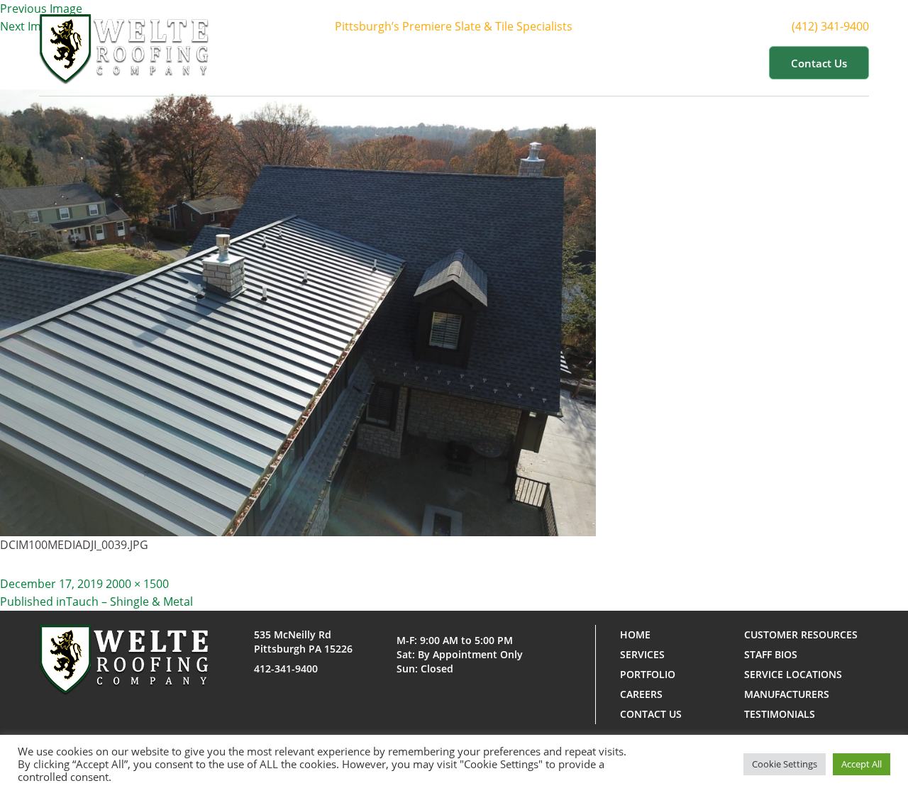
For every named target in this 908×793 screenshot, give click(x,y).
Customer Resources (683, 62)
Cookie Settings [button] (784, 764)
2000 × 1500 (137, 584)
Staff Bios (770, 654)
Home (354, 62)
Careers (641, 694)
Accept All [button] (861, 764)
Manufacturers (786, 694)
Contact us (819, 63)
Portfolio (572, 62)
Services (494, 62)
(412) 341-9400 (830, 26)
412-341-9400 (286, 668)
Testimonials (779, 714)
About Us (414, 62)
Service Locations (793, 674)
